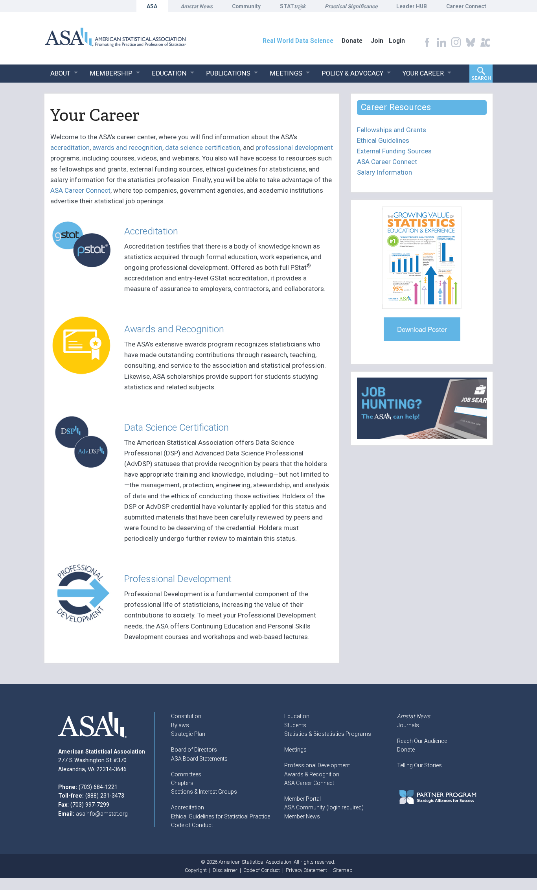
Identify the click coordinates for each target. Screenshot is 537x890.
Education (296, 716)
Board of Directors (194, 749)
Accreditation (151, 231)
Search (481, 78)
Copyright (196, 870)
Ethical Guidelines (383, 140)
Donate (406, 749)
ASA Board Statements (199, 758)
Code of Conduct (192, 825)
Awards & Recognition (311, 774)
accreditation (70, 147)
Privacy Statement (306, 870)
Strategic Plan (188, 734)
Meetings (295, 749)
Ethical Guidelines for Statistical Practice (220, 816)
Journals (408, 725)
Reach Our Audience (422, 741)
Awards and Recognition (174, 329)
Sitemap (343, 870)
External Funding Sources (394, 151)
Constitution (186, 716)
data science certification (202, 147)
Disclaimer (225, 870)
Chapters (182, 783)
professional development (294, 147)
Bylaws (180, 725)
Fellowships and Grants (391, 130)
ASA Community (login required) (324, 807)
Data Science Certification (176, 427)
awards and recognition (127, 147)
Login (397, 40)
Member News (302, 816)
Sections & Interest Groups (204, 792)
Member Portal (302, 799)
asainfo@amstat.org (102, 814)
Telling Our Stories (419, 765)
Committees (186, 774)
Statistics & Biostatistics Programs (327, 734)
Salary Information (384, 172)
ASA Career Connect (80, 190)
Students (295, 725)
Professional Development (178, 578)
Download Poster (422, 329)
